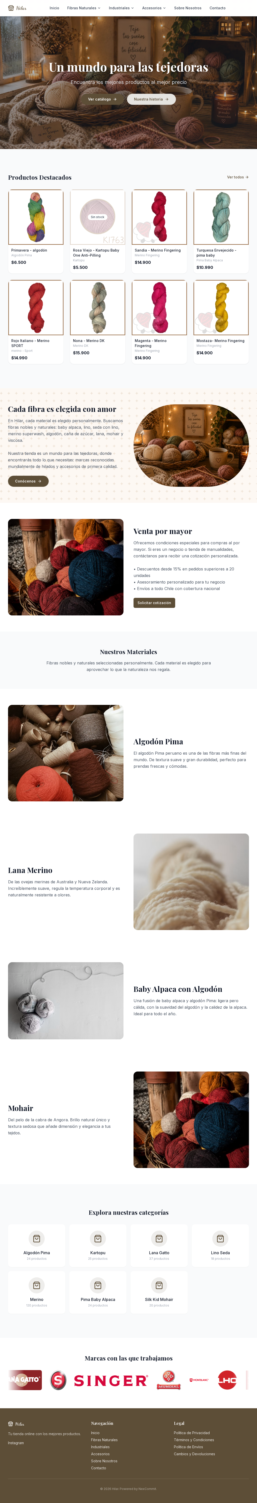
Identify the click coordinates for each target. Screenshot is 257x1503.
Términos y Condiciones (194, 1440)
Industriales (119, 8)
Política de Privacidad (192, 1433)
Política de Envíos (188, 1447)
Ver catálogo (99, 99)
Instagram (16, 1443)
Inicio (54, 8)
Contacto (218, 8)
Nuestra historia (148, 99)
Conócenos (25, 481)
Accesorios (152, 8)
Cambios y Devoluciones (194, 1454)
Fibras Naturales (81, 8)
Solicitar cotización (154, 603)
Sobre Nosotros (188, 8)
